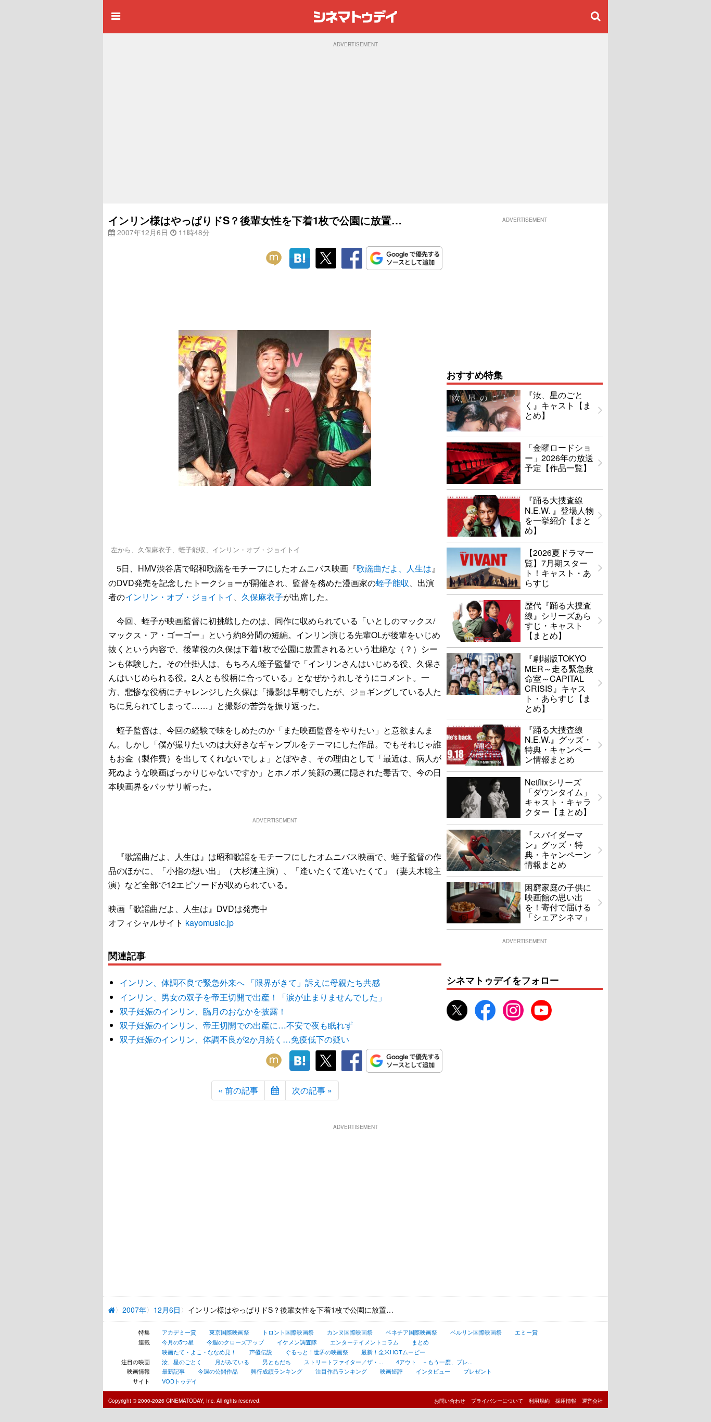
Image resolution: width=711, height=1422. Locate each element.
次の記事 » (312, 1090)
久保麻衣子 (262, 597)
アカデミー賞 (179, 1332)
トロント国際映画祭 (288, 1332)
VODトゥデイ (179, 1381)
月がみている (232, 1361)
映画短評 (391, 1371)
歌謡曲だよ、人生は (394, 568)
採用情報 (565, 1400)
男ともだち (276, 1361)
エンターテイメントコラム (364, 1342)
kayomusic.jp (209, 923)
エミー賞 (526, 1332)
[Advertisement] (355, 125)
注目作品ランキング (341, 1371)
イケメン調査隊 (297, 1342)
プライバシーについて (497, 1400)
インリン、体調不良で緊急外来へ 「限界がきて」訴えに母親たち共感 (250, 982)
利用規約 (539, 1400)
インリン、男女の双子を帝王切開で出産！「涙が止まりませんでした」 (253, 997)
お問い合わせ (449, 1400)
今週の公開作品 (218, 1371)
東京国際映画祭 (229, 1332)
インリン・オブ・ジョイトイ (179, 597)
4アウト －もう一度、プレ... (434, 1361)
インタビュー (433, 1371)
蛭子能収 (392, 583)
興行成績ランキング (276, 1371)
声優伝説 (260, 1352)
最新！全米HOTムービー (393, 1352)
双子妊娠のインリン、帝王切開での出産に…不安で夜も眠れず (236, 1025)
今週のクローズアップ (235, 1342)
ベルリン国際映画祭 (476, 1332)
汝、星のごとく (182, 1361)
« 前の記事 (238, 1090)
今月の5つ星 (178, 1342)
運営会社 (592, 1400)
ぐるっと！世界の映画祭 (316, 1352)
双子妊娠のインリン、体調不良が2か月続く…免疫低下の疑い (234, 1039)
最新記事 (173, 1371)
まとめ (420, 1342)
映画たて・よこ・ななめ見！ (199, 1352)
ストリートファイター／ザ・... (343, 1361)
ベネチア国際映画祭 (411, 1332)
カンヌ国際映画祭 (350, 1332)
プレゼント (477, 1371)
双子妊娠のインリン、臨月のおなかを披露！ (203, 1011)
